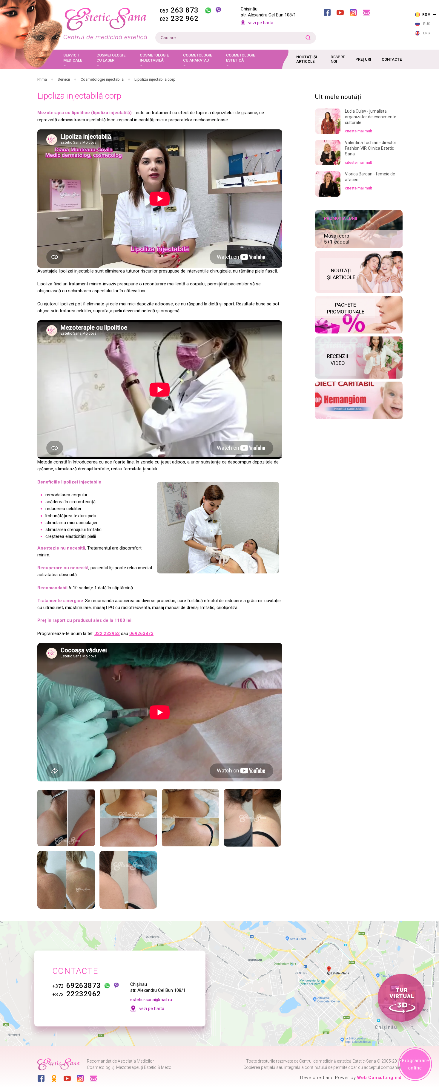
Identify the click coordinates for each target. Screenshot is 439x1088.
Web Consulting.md (379, 1077)
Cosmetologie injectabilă (154, 58)
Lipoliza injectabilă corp (155, 79)
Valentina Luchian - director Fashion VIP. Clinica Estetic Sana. (370, 148)
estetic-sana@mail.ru (151, 999)
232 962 (179, 18)
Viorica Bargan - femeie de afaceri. (370, 177)
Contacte (392, 59)
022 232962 (107, 633)
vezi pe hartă (151, 1008)
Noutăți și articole (306, 59)
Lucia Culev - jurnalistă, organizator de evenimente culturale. (370, 117)
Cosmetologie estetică (240, 58)
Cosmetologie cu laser (110, 58)
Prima (42, 79)
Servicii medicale (72, 58)
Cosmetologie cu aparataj (197, 58)
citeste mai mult (358, 131)
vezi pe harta (260, 22)
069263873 (141, 633)
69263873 (76, 985)
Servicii (64, 79)
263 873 (179, 10)
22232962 (76, 994)
